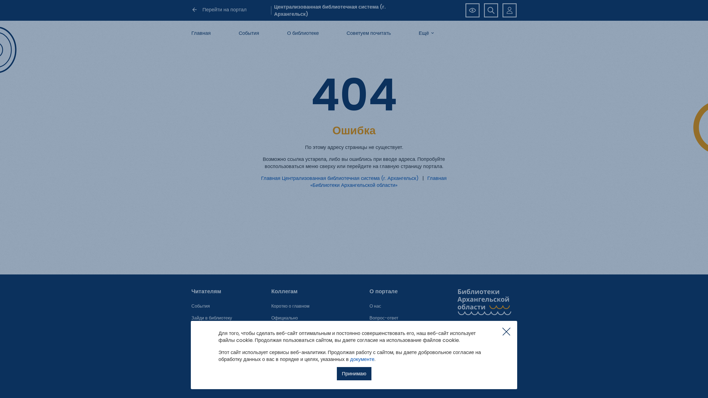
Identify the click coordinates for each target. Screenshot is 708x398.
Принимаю (354, 373)
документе (362, 359)
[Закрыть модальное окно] (506, 332)
